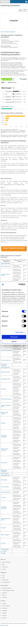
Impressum (5, 566)
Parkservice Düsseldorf (4, 365)
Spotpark (3, 423)
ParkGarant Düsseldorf (4, 436)
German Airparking (5, 360)
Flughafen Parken (6, 588)
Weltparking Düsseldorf (4, 471)
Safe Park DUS (5, 473)
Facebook (4, 608)
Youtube (4, 617)
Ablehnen (14, 341)
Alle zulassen (14, 337)
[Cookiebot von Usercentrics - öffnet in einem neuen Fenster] (19, 284)
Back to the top (4, 625)
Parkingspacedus (5, 367)
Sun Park (3, 497)
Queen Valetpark (5, 534)
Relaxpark (3, 389)
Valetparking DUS (5, 475)
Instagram (4, 610)
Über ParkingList (6, 562)
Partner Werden (6, 605)
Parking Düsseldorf (5, 492)
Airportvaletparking (5, 263)
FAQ (3, 575)
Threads (4, 615)
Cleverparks (4, 462)
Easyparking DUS (5, 379)
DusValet (3, 543)
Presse (4, 569)
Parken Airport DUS (6, 266)
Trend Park (4, 551)
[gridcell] (6, 263)
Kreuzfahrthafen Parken (8, 590)
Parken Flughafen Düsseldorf (8, 31)
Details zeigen (19, 332)
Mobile (4, 595)
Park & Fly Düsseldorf (6, 350)
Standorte (4, 592)
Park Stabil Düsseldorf (3, 507)
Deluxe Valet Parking (6, 399)
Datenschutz (5, 579)
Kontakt (4, 603)
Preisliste (4, 597)
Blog (3, 564)
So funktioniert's (6, 582)
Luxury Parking (5, 486)
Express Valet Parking (4, 413)
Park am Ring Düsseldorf (4, 449)
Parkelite (3, 553)
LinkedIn (4, 613)
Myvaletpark (4, 479)
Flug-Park (3, 527)
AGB (3, 577)
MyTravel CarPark (5, 372)
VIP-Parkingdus (5, 549)
